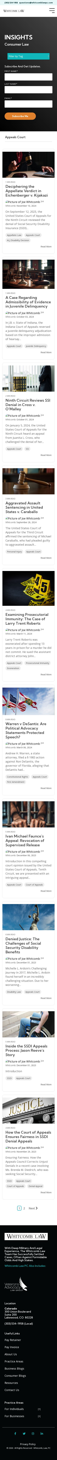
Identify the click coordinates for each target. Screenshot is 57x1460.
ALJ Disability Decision (18, 240)
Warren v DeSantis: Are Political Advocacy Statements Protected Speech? (25, 730)
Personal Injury (14, 551)
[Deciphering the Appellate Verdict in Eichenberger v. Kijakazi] (28, 165)
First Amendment (15, 781)
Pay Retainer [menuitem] (13, 1340)
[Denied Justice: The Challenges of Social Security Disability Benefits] (28, 917)
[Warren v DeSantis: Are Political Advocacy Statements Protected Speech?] (28, 701)
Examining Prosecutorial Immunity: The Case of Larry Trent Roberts (26, 619)
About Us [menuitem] (11, 1354)
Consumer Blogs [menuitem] (15, 1375)
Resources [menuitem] (11, 1383)
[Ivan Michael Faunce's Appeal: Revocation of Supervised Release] (28, 814)
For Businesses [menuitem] (14, 1416)
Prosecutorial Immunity (37, 663)
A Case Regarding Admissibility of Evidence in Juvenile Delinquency (28, 302)
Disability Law (14, 991)
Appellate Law (14, 235)
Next (32, 1208)
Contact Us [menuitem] (12, 1390)
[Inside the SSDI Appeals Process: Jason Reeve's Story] (28, 1024)
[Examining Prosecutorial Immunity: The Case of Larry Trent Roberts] (28, 588)
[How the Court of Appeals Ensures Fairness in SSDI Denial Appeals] (28, 1111)
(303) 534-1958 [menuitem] (11, 2)
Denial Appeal (35, 1186)
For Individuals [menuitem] (14, 1409)
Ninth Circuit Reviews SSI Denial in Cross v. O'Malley (27, 404)
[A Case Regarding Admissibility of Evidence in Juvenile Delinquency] (28, 274)
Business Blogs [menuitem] (14, 1368)
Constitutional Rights (17, 776)
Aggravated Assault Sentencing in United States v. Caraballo (24, 507)
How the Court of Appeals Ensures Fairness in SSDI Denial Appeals (28, 1136)
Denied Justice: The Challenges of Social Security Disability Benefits (23, 945)
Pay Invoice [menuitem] (12, 1347)
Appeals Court (33, 235)
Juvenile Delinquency (36, 346)
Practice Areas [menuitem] (14, 1361)
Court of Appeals (34, 884)
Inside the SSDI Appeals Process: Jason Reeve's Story (26, 1050)
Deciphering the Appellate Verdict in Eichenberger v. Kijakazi (26, 190)
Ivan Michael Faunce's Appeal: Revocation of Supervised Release (24, 840)
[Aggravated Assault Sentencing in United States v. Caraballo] (28, 481)
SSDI (9, 1078)
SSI (27, 448)
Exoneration (13, 668)
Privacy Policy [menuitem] (28, 1444)
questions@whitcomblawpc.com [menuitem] (36, 2)
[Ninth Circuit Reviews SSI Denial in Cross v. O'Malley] (28, 378)
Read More (46, 246)
